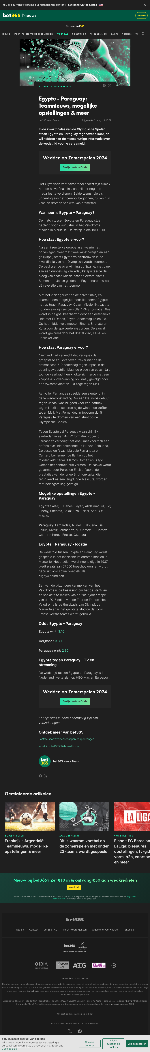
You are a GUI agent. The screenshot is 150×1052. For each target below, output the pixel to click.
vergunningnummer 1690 (122, 1004)
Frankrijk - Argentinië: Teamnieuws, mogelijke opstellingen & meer (26, 846)
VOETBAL (63, 34)
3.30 (58, 641)
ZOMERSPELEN (63, 86)
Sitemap (129, 929)
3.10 (61, 631)
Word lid (141, 15)
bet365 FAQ (50, 929)
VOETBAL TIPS (123, 835)
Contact (33, 929)
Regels (20, 929)
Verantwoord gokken (75, 929)
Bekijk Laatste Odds (75, 167)
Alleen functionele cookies (113, 1044)
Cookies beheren (90, 1044)
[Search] (143, 34)
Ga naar (70, 26)
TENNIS (127, 34)
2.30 (65, 650)
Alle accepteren (137, 1043)
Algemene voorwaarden (105, 929)
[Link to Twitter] (109, 87)
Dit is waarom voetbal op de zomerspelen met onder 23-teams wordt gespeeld (84, 846)
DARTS (115, 34)
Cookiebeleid (9, 1048)
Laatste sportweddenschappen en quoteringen (66, 738)
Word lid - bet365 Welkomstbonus (59, 746)
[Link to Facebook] (104, 87)
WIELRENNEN (98, 34)
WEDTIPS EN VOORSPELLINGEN (34, 34)
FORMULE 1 (79, 34)
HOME (6, 34)
